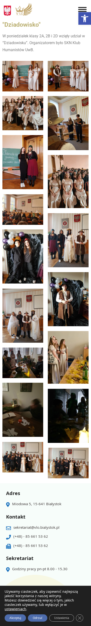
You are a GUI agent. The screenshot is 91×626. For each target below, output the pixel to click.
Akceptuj (15, 618)
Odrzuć (37, 618)
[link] (84, 18)
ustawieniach (15, 609)
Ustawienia (61, 618)
